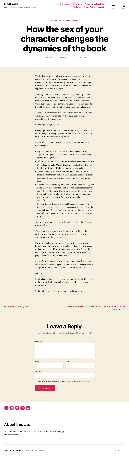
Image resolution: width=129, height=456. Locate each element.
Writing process (70, 20)
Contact (100, 7)
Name (38, 361)
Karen (49, 57)
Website (38, 371)
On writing (56, 20)
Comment (39, 341)
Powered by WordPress (34, 450)
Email (68, 361)
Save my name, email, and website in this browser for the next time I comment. (63, 381)
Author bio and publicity (94, 4)
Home (55, 4)
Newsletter (77, 4)
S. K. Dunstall (11, 4)
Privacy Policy (89, 7)
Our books (64, 4)
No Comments (81, 57)
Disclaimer (77, 7)
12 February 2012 (63, 57)
